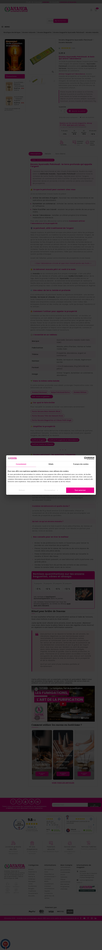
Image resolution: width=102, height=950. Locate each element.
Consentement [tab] (21, 464)
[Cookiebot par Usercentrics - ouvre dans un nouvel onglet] (85, 458)
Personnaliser (49, 490)
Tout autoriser (80, 490)
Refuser (22, 490)
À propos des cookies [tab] (81, 464)
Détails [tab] (51, 464)
